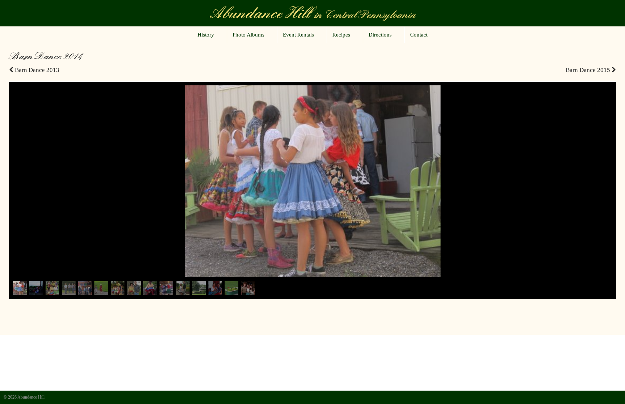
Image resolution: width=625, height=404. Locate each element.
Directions (380, 35)
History (205, 35)
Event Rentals (298, 35)
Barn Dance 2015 (589, 70)
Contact (419, 35)
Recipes (341, 35)
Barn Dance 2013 (36, 70)
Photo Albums (248, 35)
